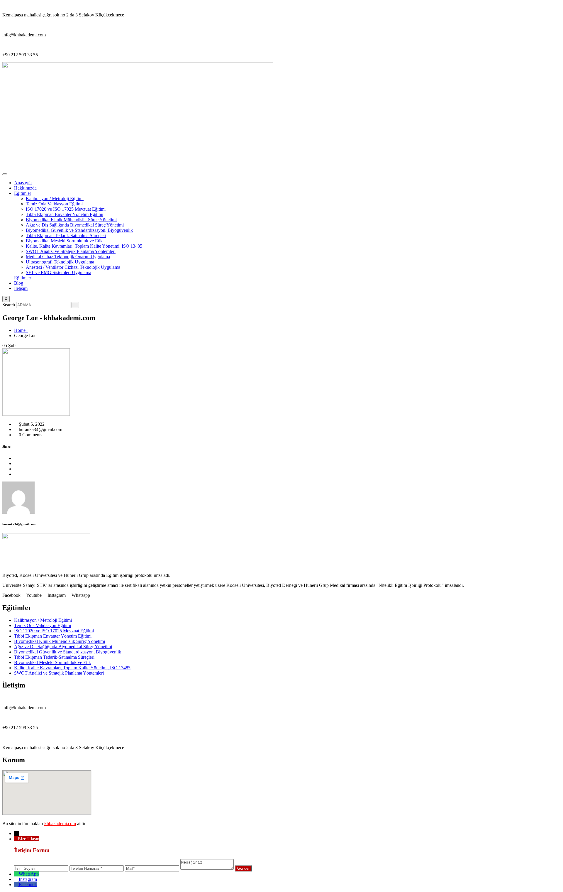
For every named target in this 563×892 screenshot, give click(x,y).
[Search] (75, 305)
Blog (18, 283)
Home (21, 330)
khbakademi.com (60, 823)
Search (8, 304)
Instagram (28, 879)
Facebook (28, 884)
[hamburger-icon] (4, 174)
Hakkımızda (25, 187)
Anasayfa (23, 182)
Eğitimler (22, 193)
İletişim (21, 288)
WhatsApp (29, 873)
